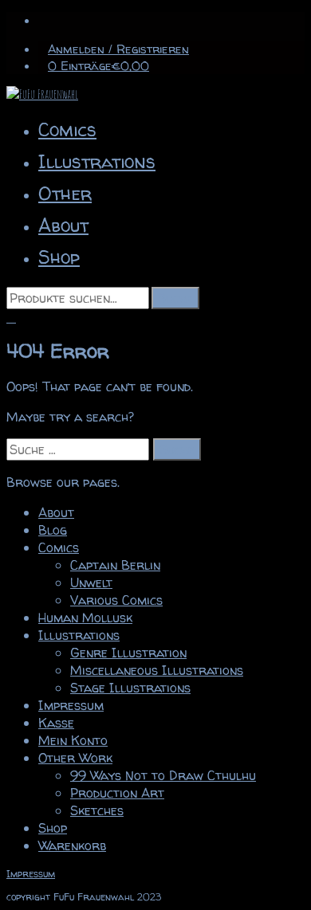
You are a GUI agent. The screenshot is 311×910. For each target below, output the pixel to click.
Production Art (117, 793)
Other (65, 193)
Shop (59, 257)
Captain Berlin (115, 565)
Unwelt (91, 582)
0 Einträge (98, 65)
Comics (67, 129)
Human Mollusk (85, 617)
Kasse (56, 723)
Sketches (97, 810)
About (63, 225)
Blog (52, 530)
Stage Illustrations (130, 687)
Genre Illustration (128, 652)
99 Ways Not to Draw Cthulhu (163, 775)
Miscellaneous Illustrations (156, 670)
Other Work (75, 758)
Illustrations (97, 161)
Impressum (71, 705)
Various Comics (116, 600)
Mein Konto (73, 740)
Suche (175, 298)
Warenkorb (72, 845)
